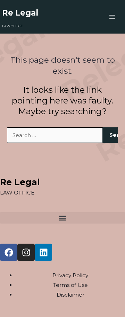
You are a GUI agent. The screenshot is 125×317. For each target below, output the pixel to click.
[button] (62, 218)
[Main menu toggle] (112, 16)
